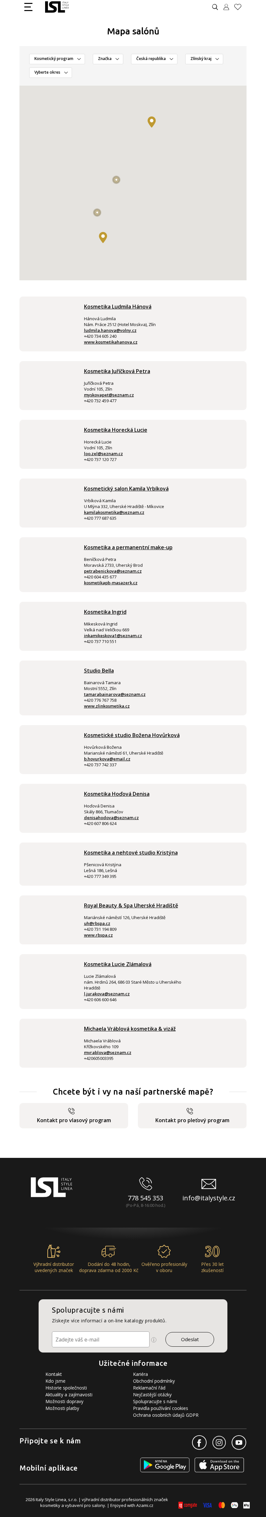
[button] (103, 237)
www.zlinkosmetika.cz (107, 706)
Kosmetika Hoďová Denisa (117, 793)
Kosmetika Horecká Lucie (115, 429)
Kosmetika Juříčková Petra (117, 371)
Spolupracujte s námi (155, 1401)
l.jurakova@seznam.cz (107, 994)
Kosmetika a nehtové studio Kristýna (131, 852)
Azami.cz (144, 1505)
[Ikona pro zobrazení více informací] (153, 1339)
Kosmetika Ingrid (105, 611)
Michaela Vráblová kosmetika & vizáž (130, 1028)
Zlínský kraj (201, 58)
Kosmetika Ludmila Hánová (117, 306)
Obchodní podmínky (154, 1381)
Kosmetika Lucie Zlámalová (117, 964)
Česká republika (151, 58)
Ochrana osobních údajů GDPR (166, 1415)
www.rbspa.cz (98, 935)
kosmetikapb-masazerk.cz (111, 583)
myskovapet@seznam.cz (109, 395)
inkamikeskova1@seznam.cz (113, 635)
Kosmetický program (53, 58)
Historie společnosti (66, 1388)
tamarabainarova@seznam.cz (115, 694)
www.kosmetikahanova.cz (111, 342)
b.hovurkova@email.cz (107, 759)
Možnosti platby (62, 1408)
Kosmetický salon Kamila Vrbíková (126, 488)
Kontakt (53, 1374)
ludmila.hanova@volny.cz (110, 330)
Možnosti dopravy (64, 1401)
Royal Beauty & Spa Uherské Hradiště (131, 905)
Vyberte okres (47, 72)
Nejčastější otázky (152, 1394)
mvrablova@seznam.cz (107, 1052)
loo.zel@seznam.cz (103, 453)
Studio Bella (99, 670)
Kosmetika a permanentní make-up (128, 547)
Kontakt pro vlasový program (74, 1120)
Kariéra (140, 1374)
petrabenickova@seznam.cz (113, 571)
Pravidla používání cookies (160, 1408)
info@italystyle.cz (208, 1198)
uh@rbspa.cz (97, 923)
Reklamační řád (149, 1388)
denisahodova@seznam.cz (111, 817)
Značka (105, 58)
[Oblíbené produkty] (240, 7)
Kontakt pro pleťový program (192, 1120)
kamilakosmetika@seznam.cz (114, 512)
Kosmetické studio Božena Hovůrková (132, 735)
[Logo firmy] (57, 7)
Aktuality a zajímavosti (68, 1394)
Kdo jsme (55, 1381)
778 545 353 (145, 1198)
